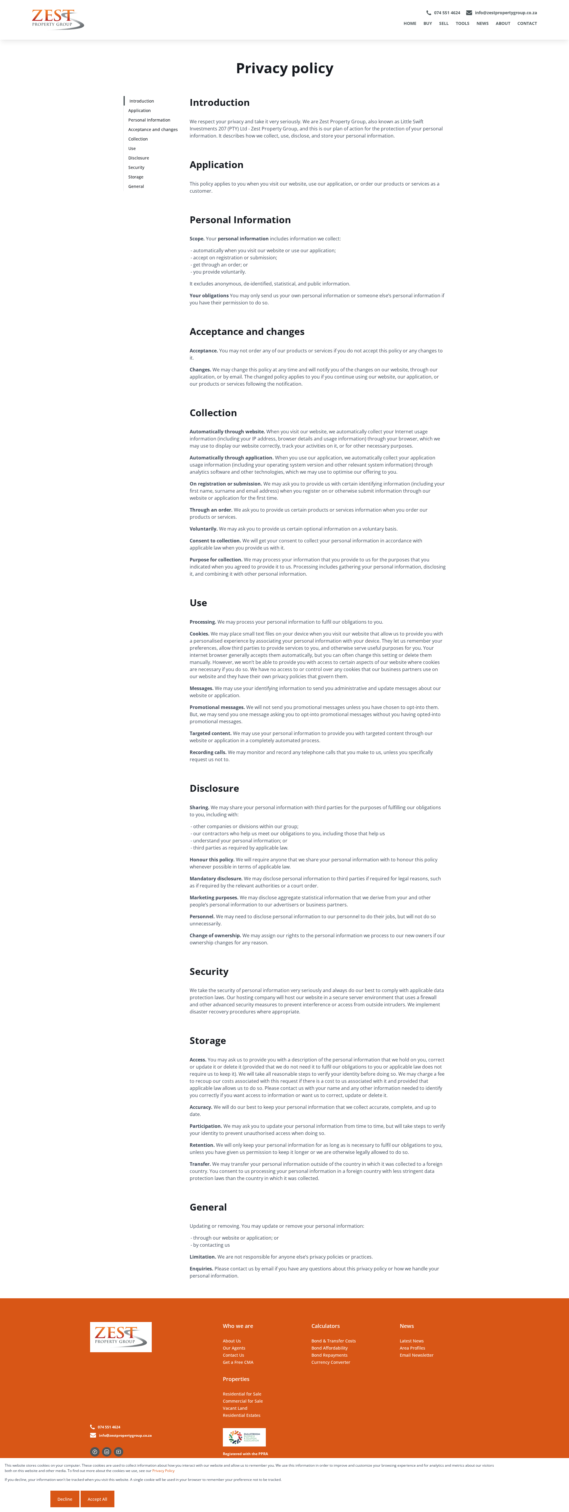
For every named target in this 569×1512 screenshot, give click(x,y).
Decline (64, 1499)
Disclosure (138, 158)
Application (139, 110)
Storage (135, 177)
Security (136, 167)
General (136, 186)
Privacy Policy (163, 1470)
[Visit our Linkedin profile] (106, 1452)
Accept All (97, 1499)
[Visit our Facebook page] (95, 1452)
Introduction (142, 101)
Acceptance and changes (153, 129)
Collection (138, 139)
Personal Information (149, 120)
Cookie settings (27, 1499)
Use (132, 148)
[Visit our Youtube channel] (118, 1452)
